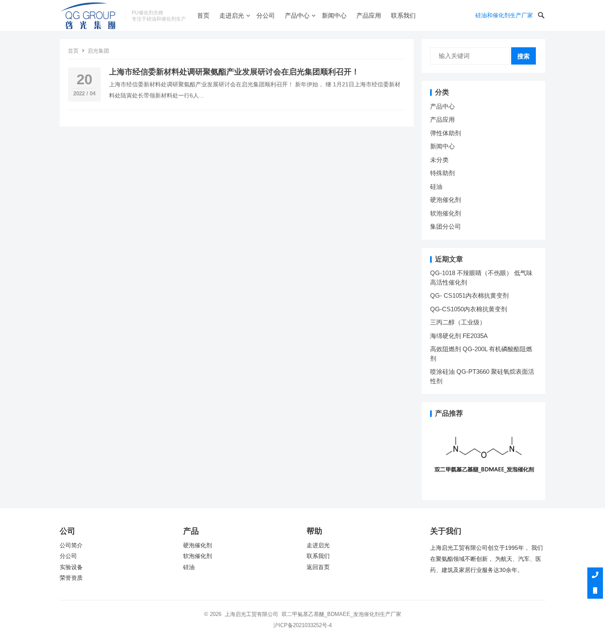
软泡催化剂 (445, 213)
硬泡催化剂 (445, 199)
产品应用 (368, 15)
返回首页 (318, 567)
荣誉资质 (71, 578)
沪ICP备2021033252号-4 (302, 625)
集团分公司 (445, 226)
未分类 (439, 159)
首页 (203, 15)
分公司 (265, 15)
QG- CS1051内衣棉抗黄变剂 (469, 295)
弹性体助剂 (445, 133)
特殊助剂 (442, 172)
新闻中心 (334, 15)
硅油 (436, 186)
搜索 (523, 56)
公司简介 (71, 545)
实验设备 (71, 567)
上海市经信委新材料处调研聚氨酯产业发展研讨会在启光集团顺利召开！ (234, 71)
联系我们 (403, 15)
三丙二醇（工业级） (458, 322)
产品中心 (297, 15)
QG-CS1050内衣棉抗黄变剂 (468, 309)
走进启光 (231, 15)
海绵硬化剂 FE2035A (459, 335)
